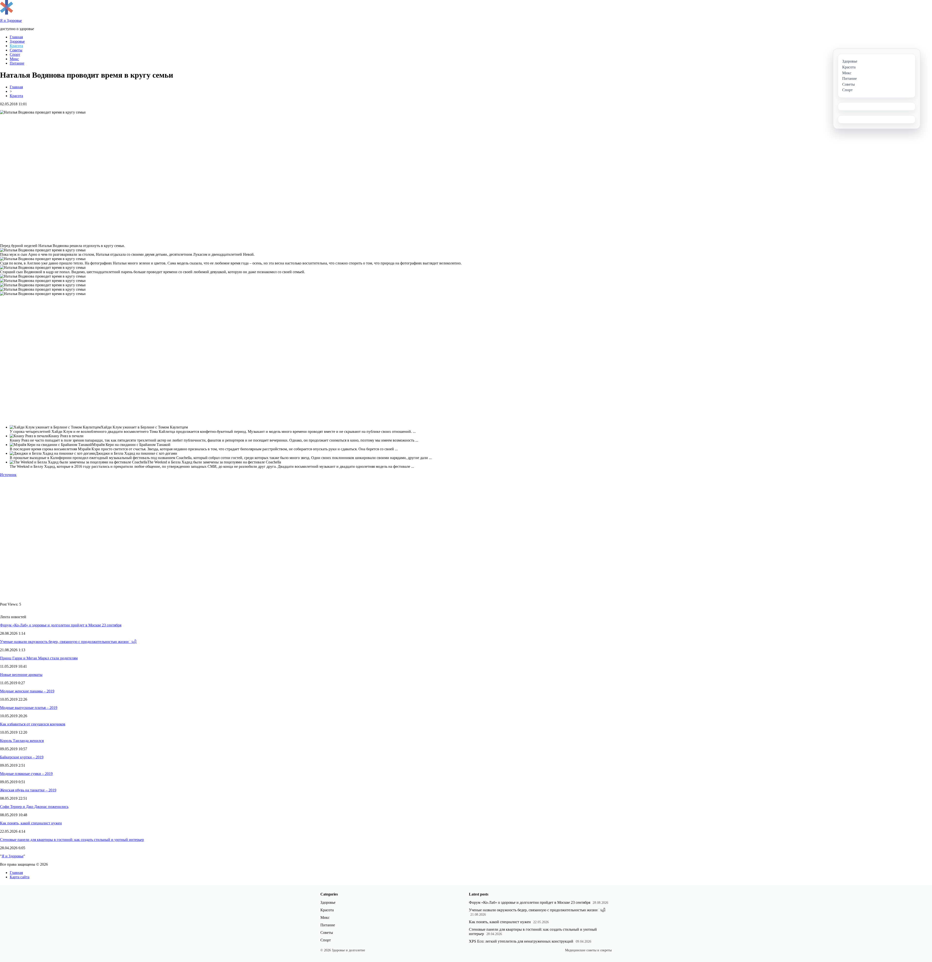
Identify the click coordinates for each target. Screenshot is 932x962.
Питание (17, 63)
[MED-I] (6, 13)
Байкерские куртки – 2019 (21, 757)
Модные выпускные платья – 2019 (28, 708)
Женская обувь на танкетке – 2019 (28, 790)
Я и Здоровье (13, 856)
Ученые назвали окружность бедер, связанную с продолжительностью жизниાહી (68, 642)
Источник (8, 475)
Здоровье (17, 41)
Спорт (15, 54)
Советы (16, 50)
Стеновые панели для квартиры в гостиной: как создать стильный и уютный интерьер (72, 840)
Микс (14, 59)
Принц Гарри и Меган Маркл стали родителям (39, 658)
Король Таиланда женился (22, 741)
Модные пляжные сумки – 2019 (26, 774)
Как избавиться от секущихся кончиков (32, 724)
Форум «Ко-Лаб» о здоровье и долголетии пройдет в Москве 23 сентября (60, 625)
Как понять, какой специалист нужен (31, 823)
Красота (16, 46)
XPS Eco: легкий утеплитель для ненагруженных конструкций (521, 941)
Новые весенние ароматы (21, 675)
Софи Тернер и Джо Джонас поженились (34, 807)
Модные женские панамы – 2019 (27, 691)
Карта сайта (19, 877)
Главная (16, 37)
